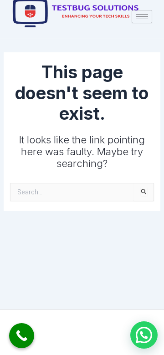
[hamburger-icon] (142, 16)
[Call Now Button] (21, 335)
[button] (144, 335)
